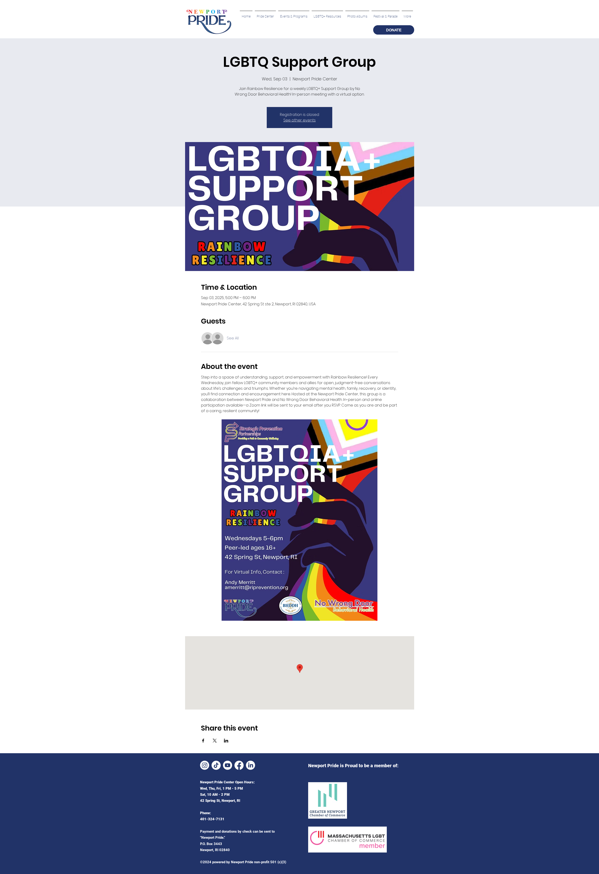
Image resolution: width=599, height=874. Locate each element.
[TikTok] (216, 765)
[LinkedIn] (250, 765)
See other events (299, 120)
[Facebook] (239, 765)
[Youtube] (227, 765)
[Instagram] (204, 765)
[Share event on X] (214, 740)
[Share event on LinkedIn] (226, 740)
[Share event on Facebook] (203, 740)
